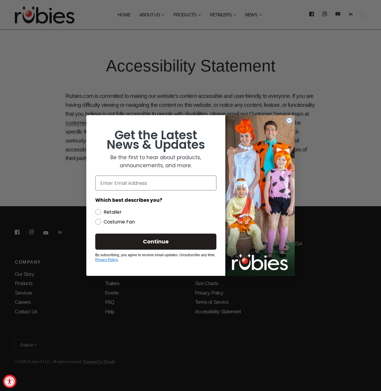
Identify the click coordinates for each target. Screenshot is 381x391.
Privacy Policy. (106, 260)
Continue (156, 241)
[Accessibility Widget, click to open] (9, 381)
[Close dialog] (289, 120)
